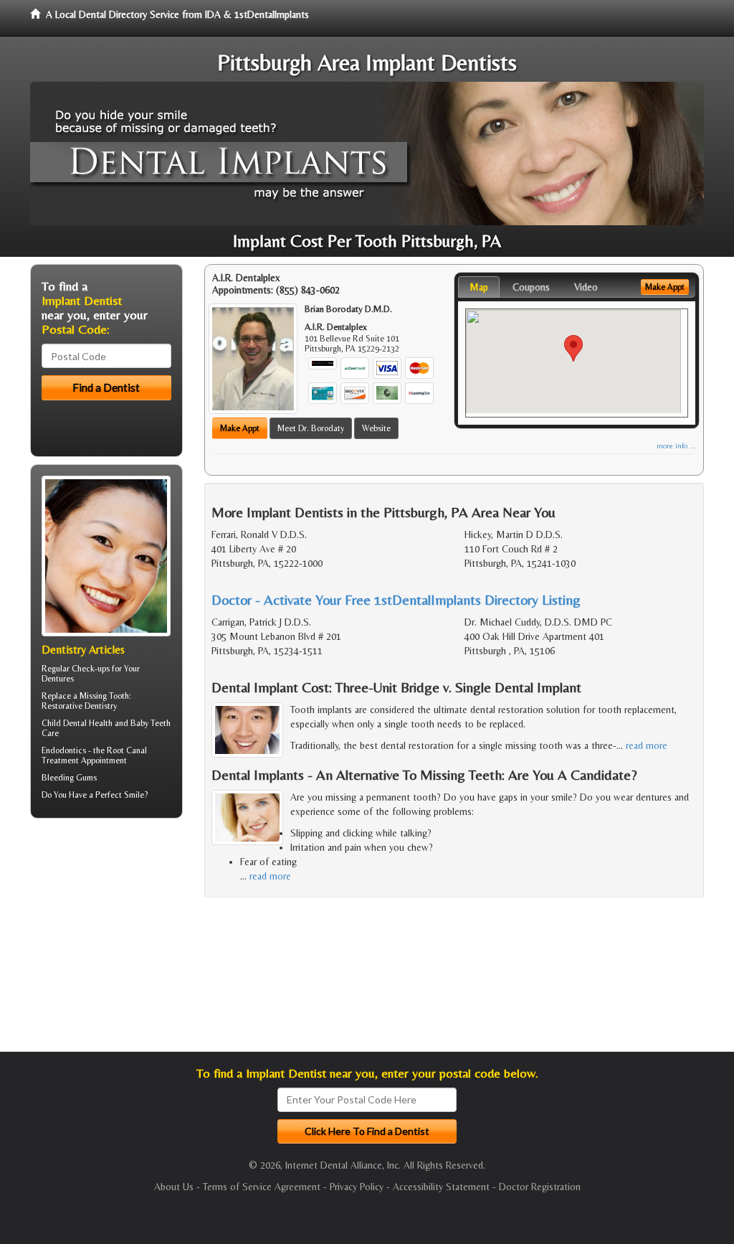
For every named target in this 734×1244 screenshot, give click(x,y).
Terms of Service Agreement (261, 1186)
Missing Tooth (104, 696)
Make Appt (239, 428)
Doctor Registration (540, 1186)
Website (376, 428)
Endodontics (64, 750)
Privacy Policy (356, 1186)
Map (479, 287)
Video (586, 287)
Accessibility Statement (441, 1186)
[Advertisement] (103, 940)
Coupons (531, 287)
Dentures (58, 679)
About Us (174, 1186)
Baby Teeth (150, 723)
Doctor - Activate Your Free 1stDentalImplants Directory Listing (396, 599)
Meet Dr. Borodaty (310, 428)
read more (646, 745)
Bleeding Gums (69, 778)
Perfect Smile (119, 795)
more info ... (676, 446)
